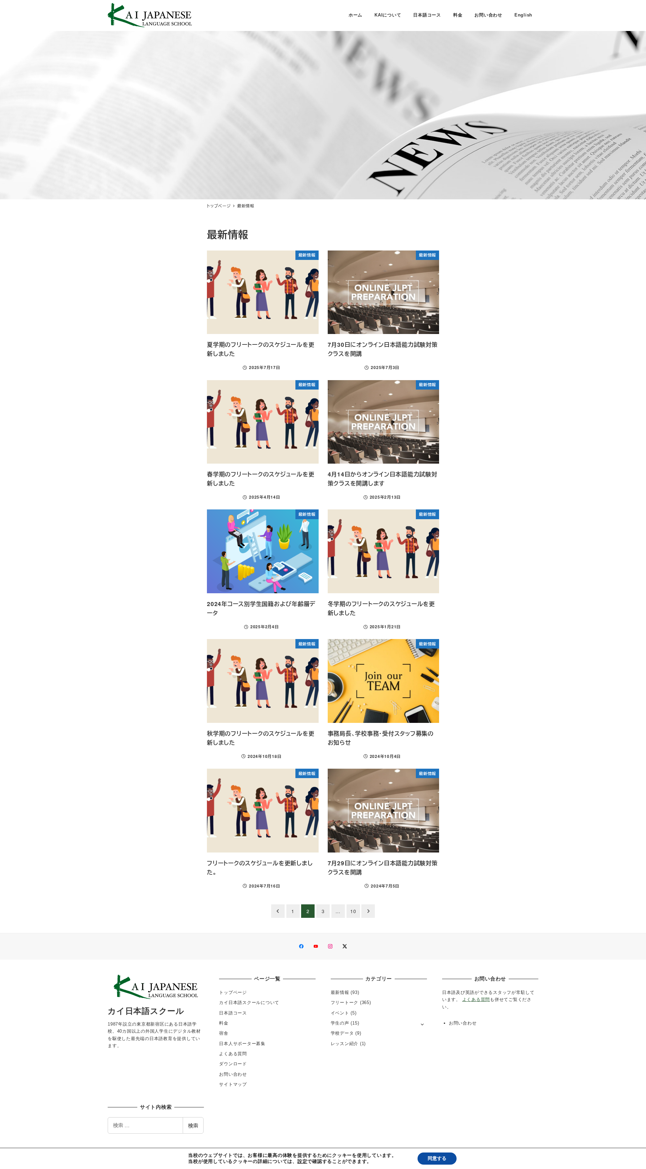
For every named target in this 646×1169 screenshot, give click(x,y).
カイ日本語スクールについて (249, 1002)
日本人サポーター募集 (242, 1043)
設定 (302, 1162)
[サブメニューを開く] (422, 1023)
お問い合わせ (233, 1074)
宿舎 (223, 1033)
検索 (193, 1125)
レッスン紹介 (345, 1043)
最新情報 (340, 992)
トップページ (233, 992)
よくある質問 (233, 1053)
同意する (437, 1158)
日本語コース (233, 1012)
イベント (340, 1012)
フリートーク (345, 1002)
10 (353, 911)
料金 (223, 1023)
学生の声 (340, 1023)
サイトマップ (233, 1084)
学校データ (342, 1033)
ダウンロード (233, 1063)
